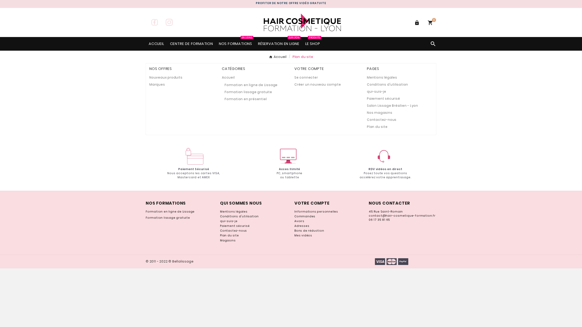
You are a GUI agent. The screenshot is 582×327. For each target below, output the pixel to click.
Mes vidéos (303, 235)
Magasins (228, 240)
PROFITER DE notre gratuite (291, 3)
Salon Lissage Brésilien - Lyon (392, 105)
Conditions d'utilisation (387, 84)
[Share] (154, 22)
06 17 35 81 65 (379, 220)
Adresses (301, 226)
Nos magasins (379, 112)
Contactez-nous (381, 119)
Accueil (228, 77)
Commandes (304, 216)
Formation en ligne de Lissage (251, 85)
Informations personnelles (316, 211)
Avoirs (299, 221)
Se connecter (306, 77)
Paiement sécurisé (383, 98)
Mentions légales (382, 77)
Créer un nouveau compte (317, 84)
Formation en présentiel (246, 99)
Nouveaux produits (166, 77)
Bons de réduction (309, 231)
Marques (157, 84)
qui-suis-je (376, 91)
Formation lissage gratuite (248, 92)
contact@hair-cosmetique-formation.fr (402, 216)
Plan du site (377, 126)
